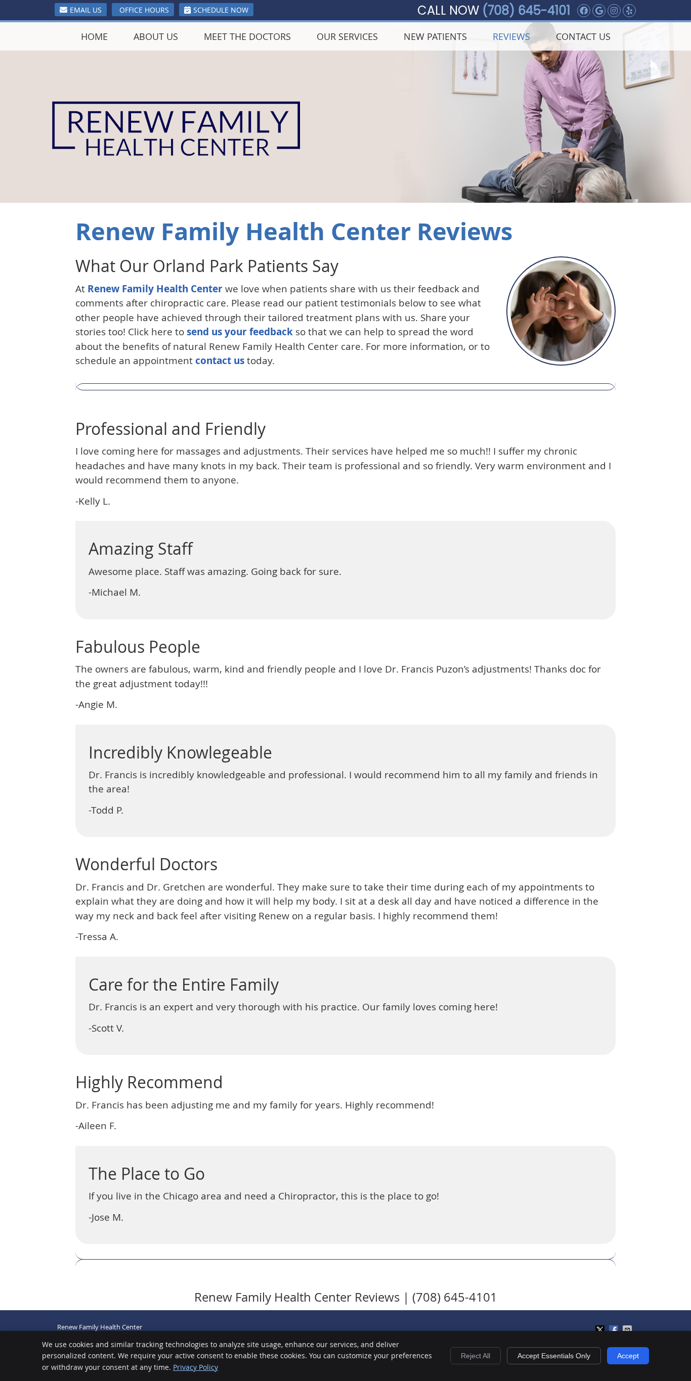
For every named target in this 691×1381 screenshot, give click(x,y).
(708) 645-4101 (526, 10)
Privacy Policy (195, 1367)
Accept (628, 1356)
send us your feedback (240, 331)
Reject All (475, 1356)
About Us (156, 36)
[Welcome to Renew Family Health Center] (176, 152)
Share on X (601, 1329)
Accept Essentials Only (553, 1356)
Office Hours (144, 10)
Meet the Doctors (247, 36)
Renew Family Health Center (155, 288)
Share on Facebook (614, 1329)
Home (94, 36)
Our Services (347, 36)
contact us (219, 360)
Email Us (86, 10)
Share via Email (628, 1329)
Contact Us (583, 36)
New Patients (435, 36)
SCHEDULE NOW (220, 10)
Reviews (511, 36)
